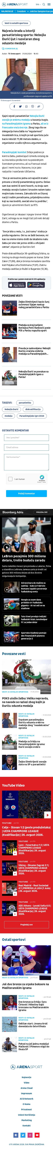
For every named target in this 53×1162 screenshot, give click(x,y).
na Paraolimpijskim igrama (16, 123)
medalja (8, 416)
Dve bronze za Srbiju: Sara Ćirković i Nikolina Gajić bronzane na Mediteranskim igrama (33, 1006)
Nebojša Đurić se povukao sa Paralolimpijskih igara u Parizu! (33, 374)
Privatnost (26, 1109)
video (26, 1082)
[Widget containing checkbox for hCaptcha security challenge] (26, 479)
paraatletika (25, 402)
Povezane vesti (12, 295)
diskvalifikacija (32, 409)
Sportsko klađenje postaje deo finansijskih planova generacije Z (33, 636)
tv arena (14, 1144)
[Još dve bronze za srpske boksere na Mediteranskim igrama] (26, 962)
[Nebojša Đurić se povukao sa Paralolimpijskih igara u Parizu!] (9, 377)
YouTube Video (13, 785)
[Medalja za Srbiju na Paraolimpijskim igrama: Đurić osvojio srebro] (9, 742)
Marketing (26, 1120)
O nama (26, 1104)
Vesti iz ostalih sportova (16, 23)
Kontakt (27, 1125)
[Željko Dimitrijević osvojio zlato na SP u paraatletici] (9, 762)
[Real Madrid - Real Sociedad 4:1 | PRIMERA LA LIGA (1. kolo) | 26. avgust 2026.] (9, 888)
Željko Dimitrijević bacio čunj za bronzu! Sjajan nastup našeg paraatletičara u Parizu (33, 305)
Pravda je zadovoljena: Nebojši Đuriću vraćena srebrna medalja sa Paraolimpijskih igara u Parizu (34, 351)
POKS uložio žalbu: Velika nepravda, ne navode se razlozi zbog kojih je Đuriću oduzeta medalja (25, 702)
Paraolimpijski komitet (14, 152)
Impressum (26, 1093)
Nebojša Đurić (11, 409)
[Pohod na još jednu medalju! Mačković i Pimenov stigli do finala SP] (9, 1044)
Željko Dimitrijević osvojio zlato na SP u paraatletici (32, 763)
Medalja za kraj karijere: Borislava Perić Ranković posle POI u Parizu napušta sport (34, 328)
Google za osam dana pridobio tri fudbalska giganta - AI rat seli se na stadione (33, 604)
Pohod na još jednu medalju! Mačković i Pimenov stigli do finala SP (33, 1047)
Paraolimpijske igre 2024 (31, 416)
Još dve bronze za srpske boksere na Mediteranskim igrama (25, 986)
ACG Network (26, 1098)
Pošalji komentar (26, 493)
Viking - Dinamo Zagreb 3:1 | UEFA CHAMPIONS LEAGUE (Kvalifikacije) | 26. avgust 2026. (33, 869)
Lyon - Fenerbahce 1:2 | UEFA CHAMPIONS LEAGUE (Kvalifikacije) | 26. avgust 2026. (33, 849)
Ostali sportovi (13, 939)
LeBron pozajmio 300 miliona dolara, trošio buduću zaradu (24, 558)
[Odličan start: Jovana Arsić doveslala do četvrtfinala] (9, 1024)
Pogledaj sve (41, 512)
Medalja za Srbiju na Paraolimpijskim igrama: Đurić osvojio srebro (31, 744)
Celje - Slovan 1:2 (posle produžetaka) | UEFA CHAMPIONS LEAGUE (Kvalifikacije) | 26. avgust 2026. (26, 831)
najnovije (26, 1077)
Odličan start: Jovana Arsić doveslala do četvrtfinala (33, 1025)
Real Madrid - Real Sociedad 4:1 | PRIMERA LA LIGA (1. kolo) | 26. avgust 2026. (34, 888)
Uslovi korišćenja (26, 1115)
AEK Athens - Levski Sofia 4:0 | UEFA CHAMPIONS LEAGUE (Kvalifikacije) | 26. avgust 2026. (34, 909)
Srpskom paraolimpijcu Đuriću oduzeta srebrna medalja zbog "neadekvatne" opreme (33, 723)
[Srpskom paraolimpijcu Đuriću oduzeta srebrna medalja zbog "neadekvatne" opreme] (9, 720)
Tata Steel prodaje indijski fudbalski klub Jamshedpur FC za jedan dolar (34, 619)
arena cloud (26, 1088)
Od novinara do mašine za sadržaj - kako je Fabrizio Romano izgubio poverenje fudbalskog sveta (34, 587)
